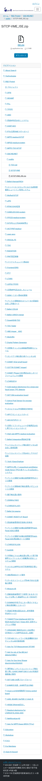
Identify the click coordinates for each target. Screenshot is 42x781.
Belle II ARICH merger (15, 315)
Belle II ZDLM (12, 309)
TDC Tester (11, 326)
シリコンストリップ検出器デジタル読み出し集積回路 (21, 446)
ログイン (36, 4)
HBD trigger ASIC (14, 331)
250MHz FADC (13, 500)
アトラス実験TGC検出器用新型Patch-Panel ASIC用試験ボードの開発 (21, 537)
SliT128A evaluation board (17, 395)
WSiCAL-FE (11, 240)
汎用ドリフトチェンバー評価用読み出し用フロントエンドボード (21, 427)
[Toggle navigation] (37, 9)
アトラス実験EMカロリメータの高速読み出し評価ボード (22, 302)
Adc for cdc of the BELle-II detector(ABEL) (16, 653)
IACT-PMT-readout (14, 229)
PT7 (9, 273)
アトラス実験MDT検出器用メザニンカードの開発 (21, 487)
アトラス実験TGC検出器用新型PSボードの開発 (21, 479)
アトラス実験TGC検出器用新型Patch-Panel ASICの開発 (21, 529)
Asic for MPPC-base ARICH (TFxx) (20, 724)
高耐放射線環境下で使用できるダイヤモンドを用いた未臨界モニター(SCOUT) (21, 595)
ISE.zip (21, 45)
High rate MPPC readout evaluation (21, 434)
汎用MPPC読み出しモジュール (19, 290)
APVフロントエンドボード (18, 414)
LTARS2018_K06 (13, 544)
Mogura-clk (11, 589)
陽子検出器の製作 (14, 495)
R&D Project (15, 16)
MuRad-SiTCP (12, 195)
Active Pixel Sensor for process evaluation (18, 402)
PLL (8, 104)
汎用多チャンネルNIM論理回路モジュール (21, 349)
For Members (10, 746)
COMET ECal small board (17, 362)
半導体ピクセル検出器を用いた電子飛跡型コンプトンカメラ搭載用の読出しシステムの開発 (21, 558)
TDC (9, 245)
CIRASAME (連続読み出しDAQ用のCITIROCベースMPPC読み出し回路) (20, 631)
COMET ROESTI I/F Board (17, 517)
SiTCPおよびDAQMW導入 (17, 223)
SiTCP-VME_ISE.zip (18, 176)
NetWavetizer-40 (13, 718)
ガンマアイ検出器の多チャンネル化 (21, 356)
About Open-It (10, 70)
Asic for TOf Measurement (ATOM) (21, 647)
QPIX (9, 93)
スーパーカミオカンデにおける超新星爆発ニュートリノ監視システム (21, 188)
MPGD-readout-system (16, 143)
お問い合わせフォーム (12, 762)
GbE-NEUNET (28, 16)
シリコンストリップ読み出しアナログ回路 (21, 454)
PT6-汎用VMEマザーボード (18, 131)
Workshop (9, 735)
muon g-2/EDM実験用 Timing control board (21, 692)
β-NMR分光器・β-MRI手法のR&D (20, 685)
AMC (9, 115)
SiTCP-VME (15, 170)
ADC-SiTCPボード (14, 420)
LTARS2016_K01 (13, 506)
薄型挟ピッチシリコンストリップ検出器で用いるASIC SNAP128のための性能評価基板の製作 (21, 671)
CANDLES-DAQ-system (16, 212)
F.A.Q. (7, 741)
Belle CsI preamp (13, 511)
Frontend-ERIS (12, 267)
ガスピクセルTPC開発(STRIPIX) (20, 409)
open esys (11, 234)
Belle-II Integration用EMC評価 (18, 439)
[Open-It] (17, 9)
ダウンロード (21, 55)
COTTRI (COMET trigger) (17, 367)
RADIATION (11, 251)
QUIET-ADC (11, 126)
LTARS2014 (11, 381)
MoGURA (10, 337)
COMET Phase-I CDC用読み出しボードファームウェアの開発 (21, 374)
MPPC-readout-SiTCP (15, 137)
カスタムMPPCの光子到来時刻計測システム (21, 568)
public (8, 18)
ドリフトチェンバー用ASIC (18, 262)
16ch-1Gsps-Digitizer (15, 461)
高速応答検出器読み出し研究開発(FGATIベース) (19, 612)
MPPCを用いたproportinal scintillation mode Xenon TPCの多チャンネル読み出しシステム (22, 470)
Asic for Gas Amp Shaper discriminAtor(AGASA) (16, 661)
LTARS (9, 279)
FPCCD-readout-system (16, 218)
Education (9, 730)
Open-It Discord (11, 752)
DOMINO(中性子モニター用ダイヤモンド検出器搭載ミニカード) (21, 603)
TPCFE (10, 109)
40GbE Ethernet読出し (16, 705)
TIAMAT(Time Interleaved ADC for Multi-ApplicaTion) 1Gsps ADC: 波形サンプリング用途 (21, 622)
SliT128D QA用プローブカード (19, 680)
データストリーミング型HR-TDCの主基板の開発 (22, 581)
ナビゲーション (9, 65)
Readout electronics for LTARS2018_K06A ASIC (15, 711)
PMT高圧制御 (12, 256)
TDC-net (13, 165)
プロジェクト (12, 87)
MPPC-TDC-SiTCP (14, 148)
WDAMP (10, 98)
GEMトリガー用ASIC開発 (17, 295)
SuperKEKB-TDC (13, 320)
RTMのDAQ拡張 (13, 206)
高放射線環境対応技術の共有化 (19, 522)
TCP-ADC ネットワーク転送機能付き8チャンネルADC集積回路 (21, 639)
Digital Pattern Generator (17, 342)
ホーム (6, 16)
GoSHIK (10, 550)
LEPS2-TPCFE (12, 284)
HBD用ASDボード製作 (16, 575)
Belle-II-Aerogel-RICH (15, 181)
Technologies (10, 76)
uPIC (9, 201)
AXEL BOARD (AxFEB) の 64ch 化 (20, 699)
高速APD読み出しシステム (18, 120)
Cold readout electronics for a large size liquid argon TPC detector (21, 388)
